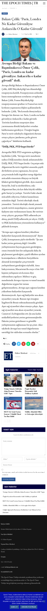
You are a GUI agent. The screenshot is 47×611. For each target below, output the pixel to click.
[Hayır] (44, 601)
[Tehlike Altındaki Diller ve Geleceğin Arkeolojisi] (34, 403)
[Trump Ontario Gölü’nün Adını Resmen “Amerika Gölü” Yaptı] (13, 380)
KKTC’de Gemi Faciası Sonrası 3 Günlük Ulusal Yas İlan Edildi (23, 501)
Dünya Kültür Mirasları (33, 397)
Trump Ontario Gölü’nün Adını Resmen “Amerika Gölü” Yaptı (24, 492)
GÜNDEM (7, 374)
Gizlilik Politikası (28, 607)
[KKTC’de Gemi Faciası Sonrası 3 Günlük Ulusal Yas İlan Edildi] (13, 403)
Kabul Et (14, 607)
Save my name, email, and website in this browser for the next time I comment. (23, 473)
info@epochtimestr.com (11, 567)
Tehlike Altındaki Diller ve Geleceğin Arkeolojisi (19, 505)
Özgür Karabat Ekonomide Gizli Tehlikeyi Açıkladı (20, 496)
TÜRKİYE (4, 13)
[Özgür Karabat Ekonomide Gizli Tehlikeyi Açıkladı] (34, 380)
